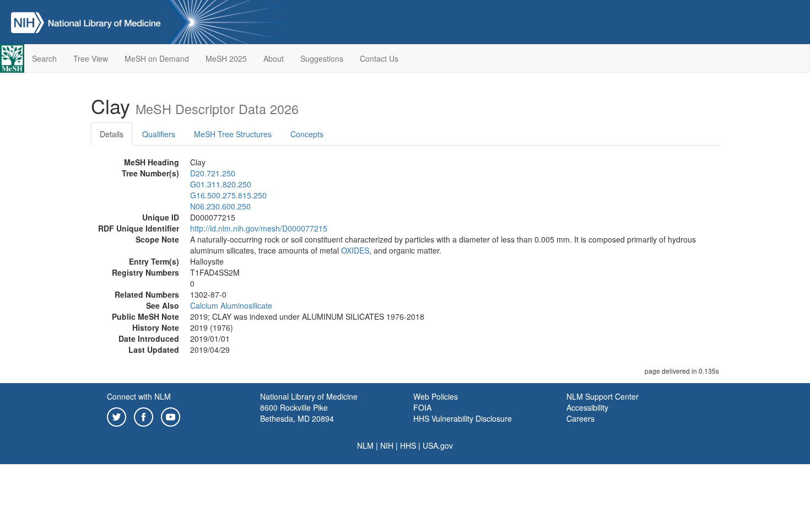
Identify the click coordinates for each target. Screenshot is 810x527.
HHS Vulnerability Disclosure (462, 418)
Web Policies (435, 396)
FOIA (422, 407)
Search (44, 58)
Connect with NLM (139, 396)
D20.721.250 (212, 173)
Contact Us (379, 58)
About (273, 58)
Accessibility (587, 407)
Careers (580, 418)
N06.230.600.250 (220, 206)
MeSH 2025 (226, 58)
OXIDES (355, 250)
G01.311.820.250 (220, 184)
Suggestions (321, 58)
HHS (408, 445)
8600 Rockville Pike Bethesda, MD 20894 (297, 413)
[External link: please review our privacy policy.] (116, 415)
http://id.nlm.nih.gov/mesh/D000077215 (258, 228)
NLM (365, 445)
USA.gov (438, 445)
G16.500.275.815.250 (228, 195)
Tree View (90, 58)
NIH (386, 445)
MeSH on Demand (157, 58)
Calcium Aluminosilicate (231, 305)
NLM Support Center (602, 396)
